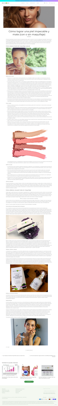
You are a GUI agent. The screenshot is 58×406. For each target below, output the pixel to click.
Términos (17, 392)
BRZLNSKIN (5, 397)
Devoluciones (18, 391)
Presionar (3, 392)
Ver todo (29, 381)
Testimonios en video (5, 390)
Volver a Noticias (29, 350)
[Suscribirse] (55, 391)
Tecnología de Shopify (5, 398)
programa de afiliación (5, 391)
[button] (50, 3)
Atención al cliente (19, 390)
